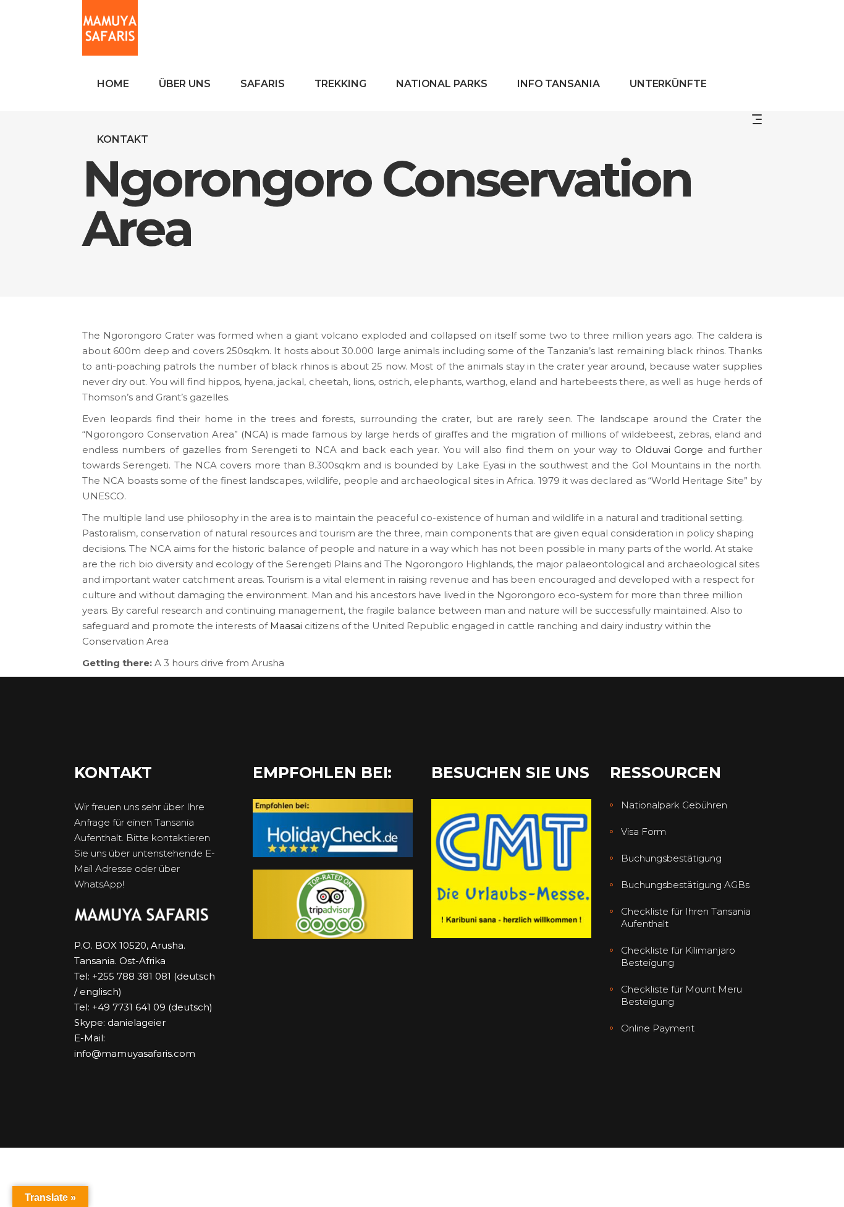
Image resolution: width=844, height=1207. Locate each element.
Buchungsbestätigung (671, 858)
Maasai (286, 626)
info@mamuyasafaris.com (134, 1053)
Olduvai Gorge (669, 449)
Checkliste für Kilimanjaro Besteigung (678, 956)
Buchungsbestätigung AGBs (685, 885)
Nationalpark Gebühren (674, 805)
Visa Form (643, 831)
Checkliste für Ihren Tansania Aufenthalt (686, 917)
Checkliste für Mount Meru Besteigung (681, 995)
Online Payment (657, 1028)
